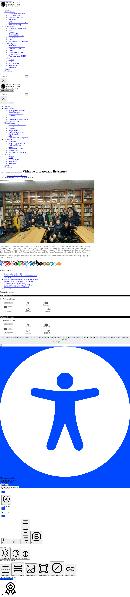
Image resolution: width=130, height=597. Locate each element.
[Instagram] (23, 264)
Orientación (12, 67)
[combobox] (65, 340)
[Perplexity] (34, 264)
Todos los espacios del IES (17, 56)
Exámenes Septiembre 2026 (13, 274)
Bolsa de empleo (14, 63)
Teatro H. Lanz (13, 54)
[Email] (48, 264)
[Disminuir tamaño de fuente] (3, 492)
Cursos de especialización (17, 14)
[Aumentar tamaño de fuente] (3, 484)
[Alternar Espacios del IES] (35, 139)
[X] (16, 264)
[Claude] (44, 264)
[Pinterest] (9, 264)
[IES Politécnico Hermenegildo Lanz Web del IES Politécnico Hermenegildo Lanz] (10, 6)
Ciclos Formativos (14, 15)
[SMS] (55, 264)
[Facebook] (2, 264)
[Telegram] (26, 264)
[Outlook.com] (51, 264)
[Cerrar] (3, 81)
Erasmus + (12, 32)
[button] (1, 345)
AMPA (11, 61)
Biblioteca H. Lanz (15, 49)
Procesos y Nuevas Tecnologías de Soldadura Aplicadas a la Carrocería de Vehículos (18, 286)
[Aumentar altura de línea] (3, 508)
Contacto (7, 69)
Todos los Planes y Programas (18, 41)
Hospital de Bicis (14, 34)
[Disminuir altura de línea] (3, 516)
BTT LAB (7, 288)
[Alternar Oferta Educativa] (35, 108)
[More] (59, 264)
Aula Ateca (12, 45)
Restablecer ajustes (6, 579)
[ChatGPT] (37, 264)
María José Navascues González (17, 176)
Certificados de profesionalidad (18, 23)
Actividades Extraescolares (17, 28)
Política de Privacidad (7, 295)
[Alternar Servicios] (35, 154)
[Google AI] (41, 264)
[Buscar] (1, 74)
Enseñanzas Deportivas (16, 17)
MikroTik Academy (15, 25)
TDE (10, 39)
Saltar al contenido (6, 1)
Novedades (8, 71)
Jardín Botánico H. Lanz (16, 36)
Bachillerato (12, 19)
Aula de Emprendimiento (17, 47)
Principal (7, 10)
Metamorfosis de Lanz (16, 52)
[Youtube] (5, 264)
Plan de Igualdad (14, 37)
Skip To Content (5, 577)
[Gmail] (12, 264)
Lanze (10, 50)
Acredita (11, 60)
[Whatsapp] (19, 264)
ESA (10, 21)
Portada (2, 172)
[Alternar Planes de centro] (35, 123)
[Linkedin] (30, 264)
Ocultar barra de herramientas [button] (9, 487)
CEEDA (11, 30)
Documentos (13, 65)
